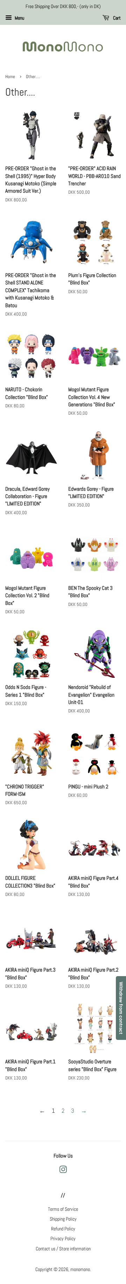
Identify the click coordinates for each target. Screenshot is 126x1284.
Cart (116, 18)
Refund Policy (63, 1229)
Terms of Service (63, 1209)
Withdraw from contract (121, 1008)
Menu (19, 18)
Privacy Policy (63, 1238)
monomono (80, 1269)
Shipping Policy (63, 1219)
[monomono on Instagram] (63, 1171)
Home (10, 77)
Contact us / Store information (63, 1248)
